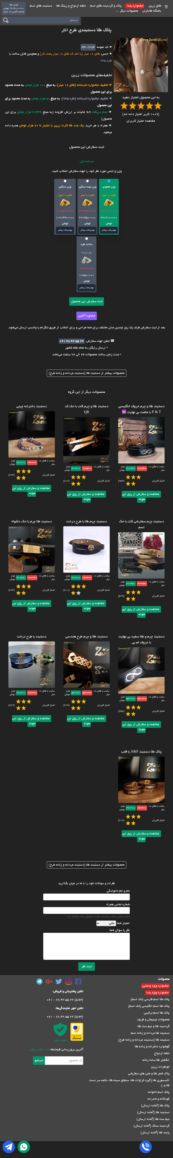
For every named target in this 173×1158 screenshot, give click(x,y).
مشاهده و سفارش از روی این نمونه (140, 497)
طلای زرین (154, 6)
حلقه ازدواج (162, 1053)
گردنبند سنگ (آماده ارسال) (152, 1126)
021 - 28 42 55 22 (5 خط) (65, 1000)
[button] (109, 207)
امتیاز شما (123, 923)
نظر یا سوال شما (119, 930)
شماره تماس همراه (118, 904)
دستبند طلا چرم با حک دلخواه (31, 522)
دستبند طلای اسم (41, 6)
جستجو (39, 1060)
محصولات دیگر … (127, 11)
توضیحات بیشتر (109, 230)
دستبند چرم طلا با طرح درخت (86, 522)
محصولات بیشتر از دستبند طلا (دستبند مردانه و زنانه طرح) (86, 373)
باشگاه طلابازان (151, 11)
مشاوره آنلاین (86, 316)
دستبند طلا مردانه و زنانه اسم (150, 1033)
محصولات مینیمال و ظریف (153, 1019)
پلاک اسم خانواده (159, 1092)
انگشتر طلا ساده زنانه (156, 1060)
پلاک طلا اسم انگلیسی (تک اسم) (149, 1006)
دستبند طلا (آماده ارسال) (153, 1112)
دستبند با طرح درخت (31, 637)
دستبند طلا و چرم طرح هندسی (86, 637)
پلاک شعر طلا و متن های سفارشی (149, 1073)
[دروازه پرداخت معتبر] (76, 1032)
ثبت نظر (87, 966)
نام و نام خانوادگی (118, 891)
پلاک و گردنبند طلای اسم (105, 6)
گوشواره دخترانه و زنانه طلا (152, 1046)
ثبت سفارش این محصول (86, 301)
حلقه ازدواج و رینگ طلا (70, 6)
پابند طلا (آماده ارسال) (155, 1132)
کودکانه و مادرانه (158, 1099)
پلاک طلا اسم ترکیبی (157, 1013)
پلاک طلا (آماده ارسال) (155, 1105)
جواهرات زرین (160, 1067)
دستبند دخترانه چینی (31, 406)
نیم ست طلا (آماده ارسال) (153, 1119)
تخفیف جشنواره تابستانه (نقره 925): (84, 98)
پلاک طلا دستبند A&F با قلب (141, 752)
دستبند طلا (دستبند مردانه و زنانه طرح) (144, 1040)
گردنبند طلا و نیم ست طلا (154, 1026)
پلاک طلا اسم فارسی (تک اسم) (150, 999)
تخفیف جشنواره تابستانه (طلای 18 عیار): (81, 85)
